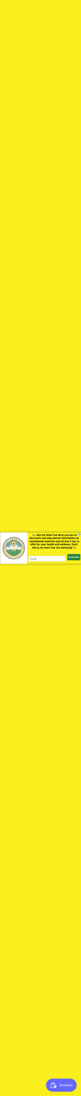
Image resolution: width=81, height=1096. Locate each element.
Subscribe (73, 557)
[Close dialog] (79, 534)
